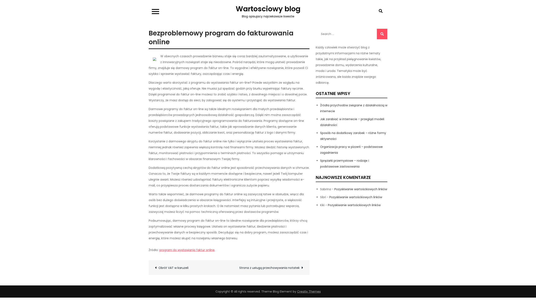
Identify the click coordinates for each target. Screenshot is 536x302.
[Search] (382, 34)
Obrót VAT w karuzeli (173, 268)
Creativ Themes (309, 291)
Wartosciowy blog (268, 9)
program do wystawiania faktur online (187, 250)
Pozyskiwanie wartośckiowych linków (360, 189)
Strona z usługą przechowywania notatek (269, 268)
